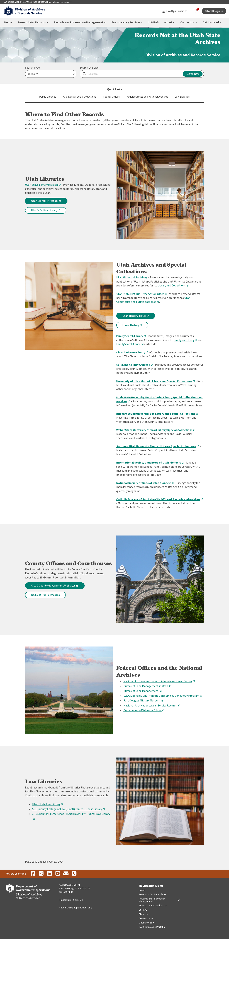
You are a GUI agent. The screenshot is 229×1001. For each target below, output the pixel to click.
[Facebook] (33, 874)
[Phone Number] (74, 874)
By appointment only (81, 908)
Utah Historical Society (132, 277)
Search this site (89, 68)
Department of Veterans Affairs (144, 710)
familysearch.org (185, 340)
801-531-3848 (66, 892)
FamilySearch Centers (129, 344)
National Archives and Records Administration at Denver (159, 681)
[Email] (66, 874)
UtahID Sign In (214, 11)
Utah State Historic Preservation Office (141, 294)
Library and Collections (173, 286)
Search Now (192, 74)
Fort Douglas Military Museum (143, 701)
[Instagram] (41, 874)
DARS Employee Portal (151, 927)
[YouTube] (57, 874)
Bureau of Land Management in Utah (147, 686)
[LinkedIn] (49, 874)
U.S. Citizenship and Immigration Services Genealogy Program (162, 696)
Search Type (32, 68)
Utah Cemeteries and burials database (153, 300)
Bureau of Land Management (142, 691)
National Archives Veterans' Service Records (151, 706)
